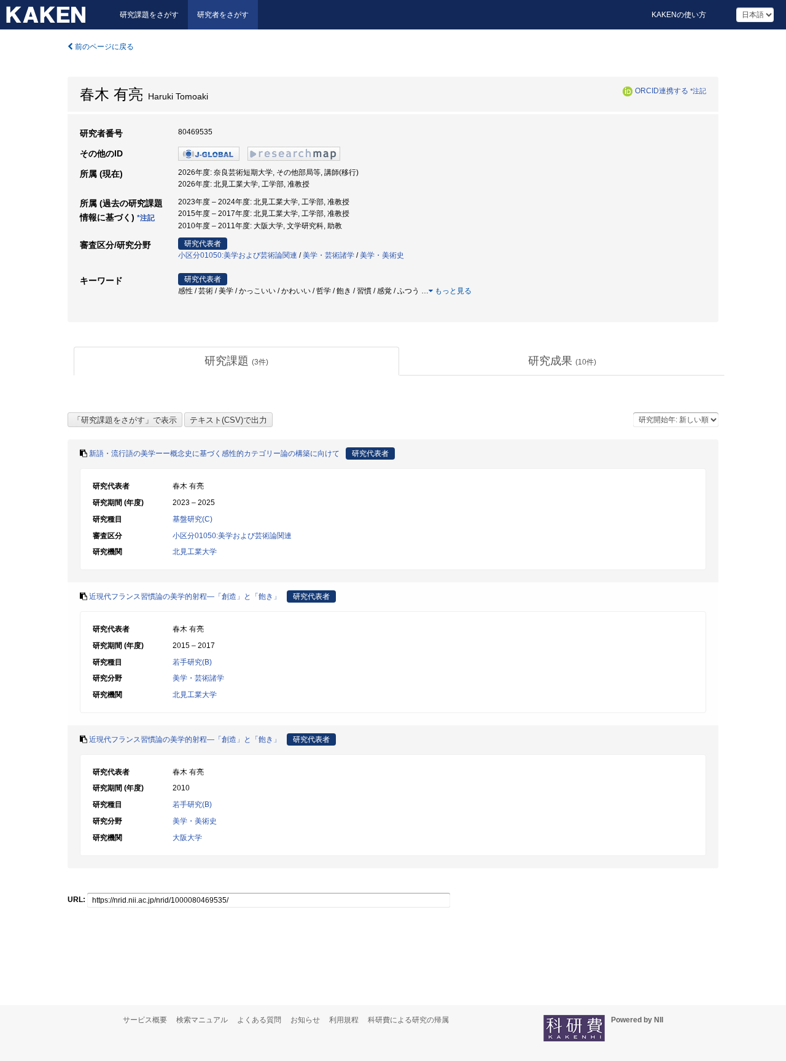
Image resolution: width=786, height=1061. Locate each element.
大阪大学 (187, 837)
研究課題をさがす (149, 14)
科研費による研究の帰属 (408, 1020)
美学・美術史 (382, 255)
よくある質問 (259, 1020)
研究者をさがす (223, 14)
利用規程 (344, 1020)
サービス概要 (145, 1020)
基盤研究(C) (192, 519)
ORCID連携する (661, 91)
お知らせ (305, 1020)
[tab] (236, 361)
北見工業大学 (195, 551)
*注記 (698, 91)
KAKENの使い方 (679, 14)
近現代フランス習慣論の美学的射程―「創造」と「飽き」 (185, 596)
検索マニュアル (202, 1020)
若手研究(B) (192, 662)
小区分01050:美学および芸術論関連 (237, 255)
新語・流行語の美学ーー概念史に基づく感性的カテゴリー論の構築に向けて (214, 453)
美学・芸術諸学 (328, 255)
